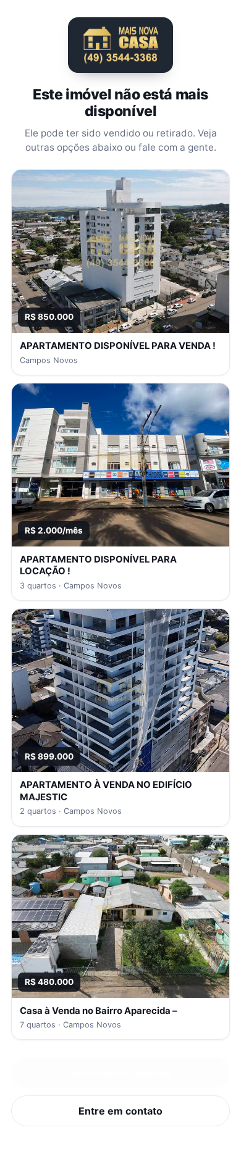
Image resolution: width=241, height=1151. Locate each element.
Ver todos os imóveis (121, 1072)
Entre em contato (120, 1111)
